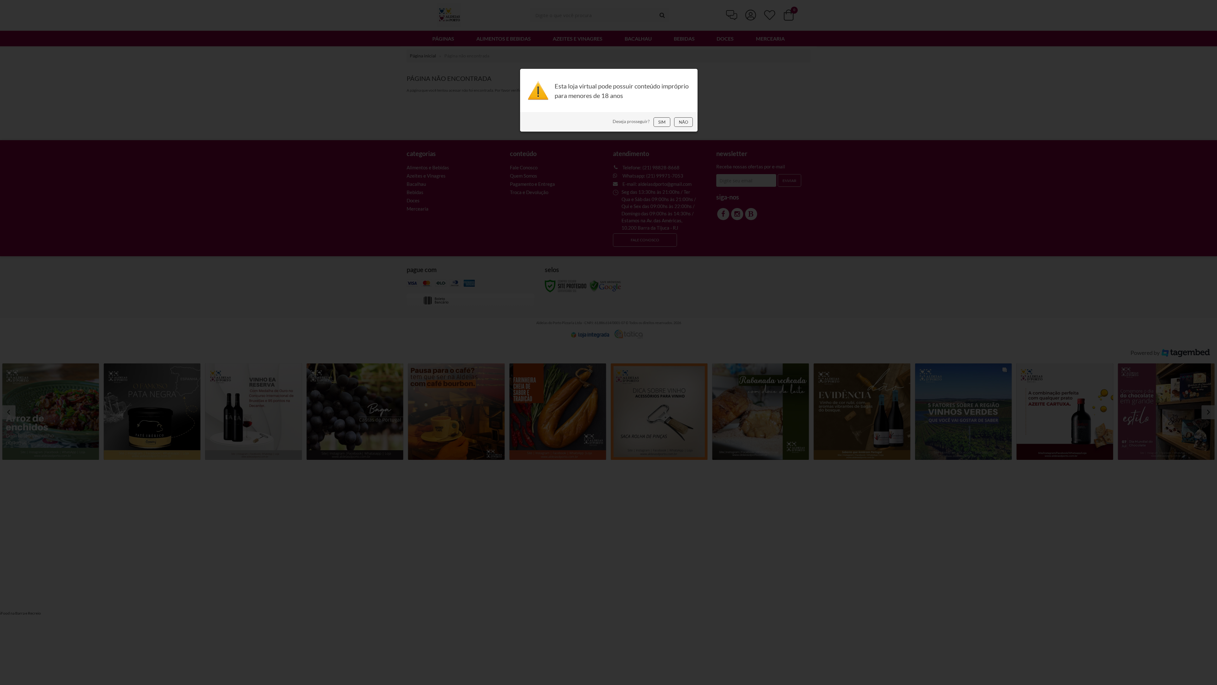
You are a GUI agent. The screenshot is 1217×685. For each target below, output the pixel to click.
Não (683, 122)
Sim (662, 122)
